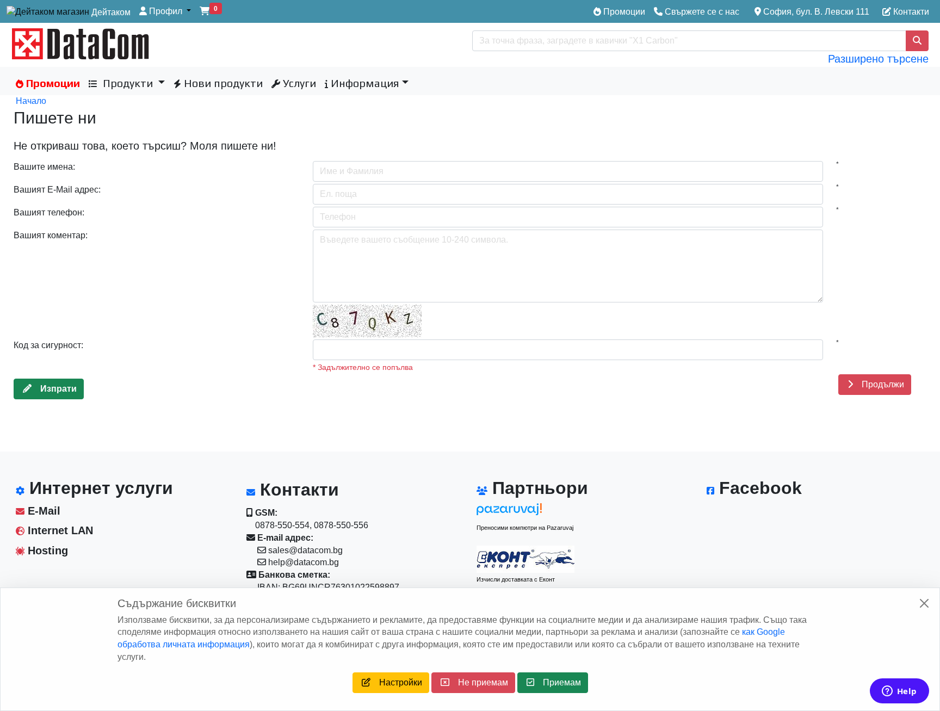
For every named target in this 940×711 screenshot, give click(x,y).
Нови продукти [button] (222, 83)
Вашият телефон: (49, 212)
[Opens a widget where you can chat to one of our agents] (899, 692)
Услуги (298, 83)
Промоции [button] (51, 83)
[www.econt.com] (525, 559)
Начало (31, 101)
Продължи (878, 384)
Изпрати (54, 388)
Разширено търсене (878, 59)
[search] (917, 40)
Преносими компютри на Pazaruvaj (525, 527)
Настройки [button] (396, 682)
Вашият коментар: (51, 235)
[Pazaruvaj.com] (525, 512)
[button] (165, 11)
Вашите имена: (44, 166)
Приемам (557, 682)
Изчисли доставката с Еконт (516, 579)
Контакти (910, 11)
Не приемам (478, 682)
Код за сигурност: (48, 345)
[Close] (924, 603)
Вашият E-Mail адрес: (57, 189)
